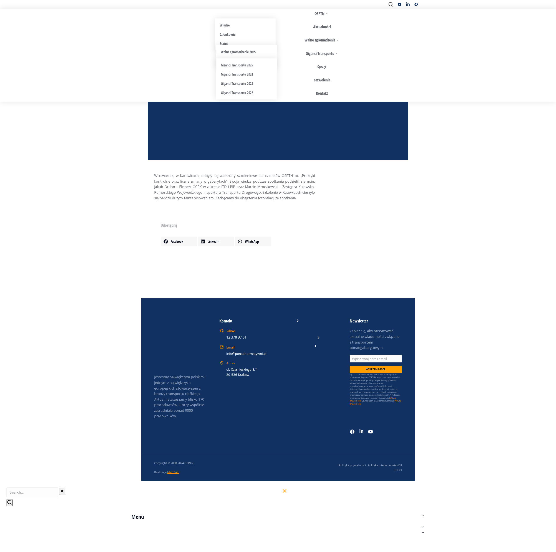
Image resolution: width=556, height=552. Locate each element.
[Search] (10, 502)
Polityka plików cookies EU (385, 465)
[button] (179, 241)
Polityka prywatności (352, 465)
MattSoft (173, 472)
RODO (398, 470)
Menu (137, 516)
